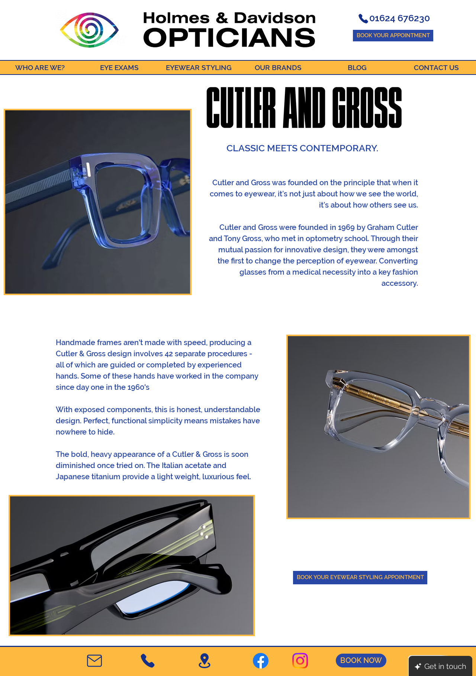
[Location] (204, 660)
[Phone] (363, 18)
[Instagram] (300, 660)
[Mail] (94, 660)
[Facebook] (260, 660)
